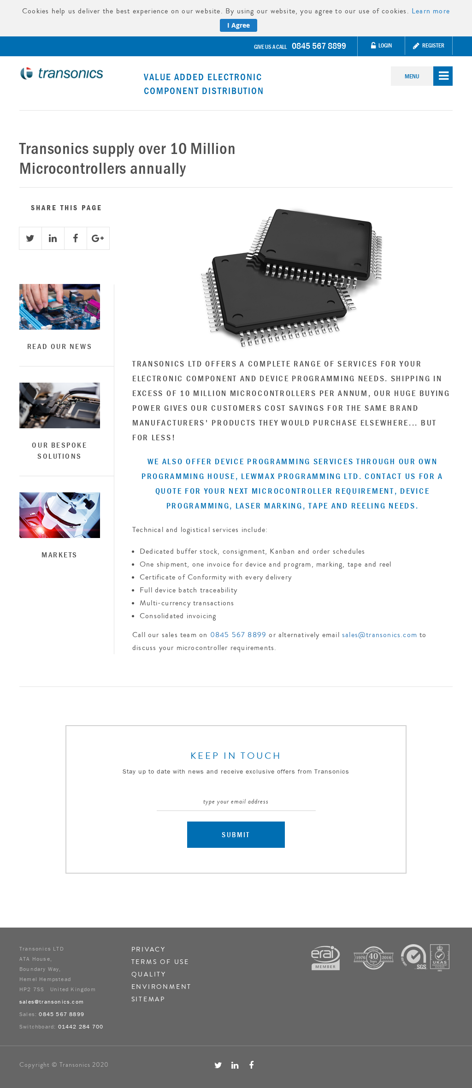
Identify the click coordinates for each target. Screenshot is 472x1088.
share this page (67, 207)
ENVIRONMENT (161, 987)
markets (59, 555)
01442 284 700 (81, 1026)
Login (385, 45)
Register (432, 45)
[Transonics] (81, 73)
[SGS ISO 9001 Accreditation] (425, 956)
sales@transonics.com (379, 635)
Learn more (431, 11)
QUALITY (149, 974)
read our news (59, 346)
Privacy (148, 949)
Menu (412, 76)
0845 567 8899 (319, 45)
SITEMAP (148, 999)
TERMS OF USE (160, 962)
